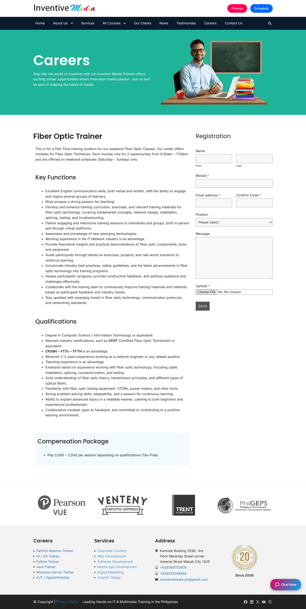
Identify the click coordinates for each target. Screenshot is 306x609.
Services (87, 23)
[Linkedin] (252, 602)
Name (200, 151)
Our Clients (142, 23)
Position (202, 214)
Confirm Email (248, 195)
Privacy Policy (67, 602)
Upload (203, 286)
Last (238, 165)
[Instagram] (270, 602)
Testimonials (186, 23)
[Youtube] (264, 602)
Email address (208, 195)
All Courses (112, 23)
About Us (60, 23)
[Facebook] (246, 602)
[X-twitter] (258, 602)
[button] (270, 23)
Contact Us (233, 23)
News (163, 23)
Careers (210, 23)
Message (203, 234)
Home (40, 23)
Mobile (202, 176)
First (198, 165)
